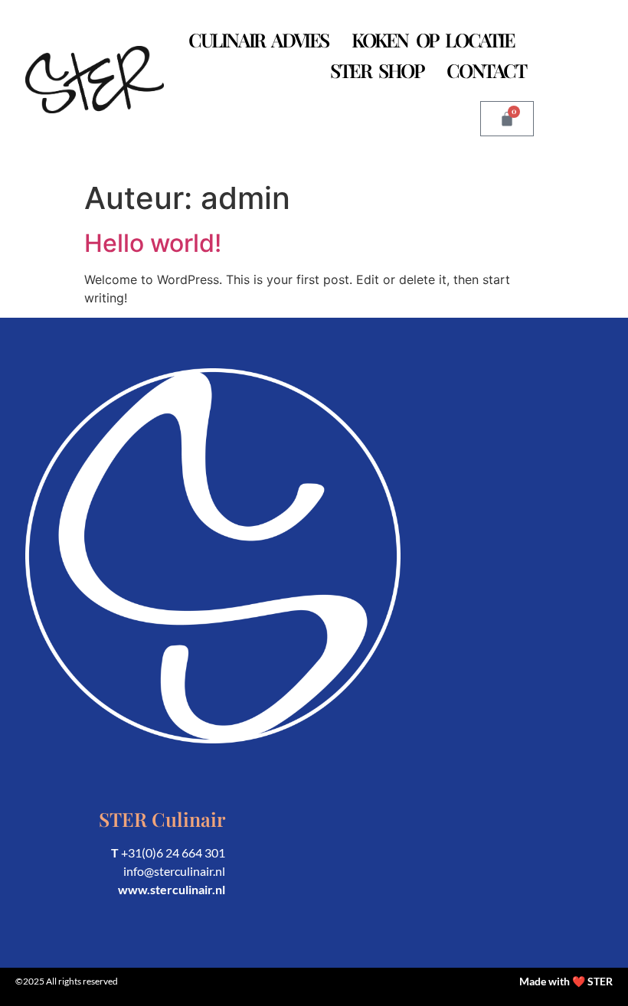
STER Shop (377, 70)
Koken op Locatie (433, 39)
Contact (485, 70)
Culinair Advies (258, 39)
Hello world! (152, 243)
